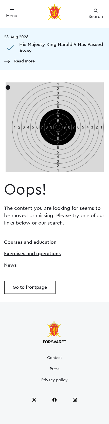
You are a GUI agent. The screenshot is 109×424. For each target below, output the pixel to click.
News (10, 265)
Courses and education (30, 242)
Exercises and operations (32, 253)
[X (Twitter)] (34, 400)
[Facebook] (54, 400)
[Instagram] (75, 400)
